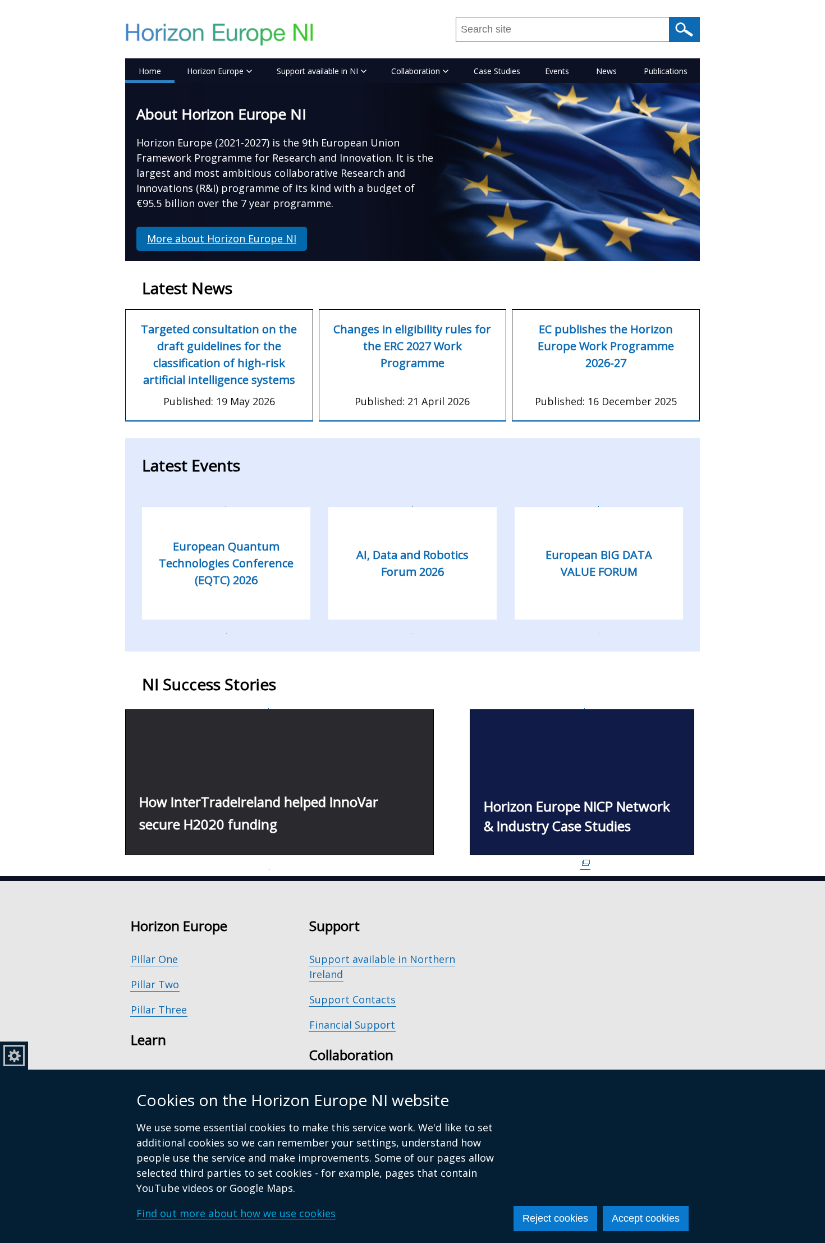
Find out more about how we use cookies (236, 1213)
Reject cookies (555, 1218)
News (606, 71)
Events (557, 71)
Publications (666, 71)
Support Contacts (352, 999)
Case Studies (497, 71)
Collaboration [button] (415, 71)
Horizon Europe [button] (215, 71)
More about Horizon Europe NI (221, 238)
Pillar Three (159, 1009)
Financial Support (352, 1024)
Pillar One (154, 959)
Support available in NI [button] (317, 71)
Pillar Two (155, 984)
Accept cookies (646, 1218)
